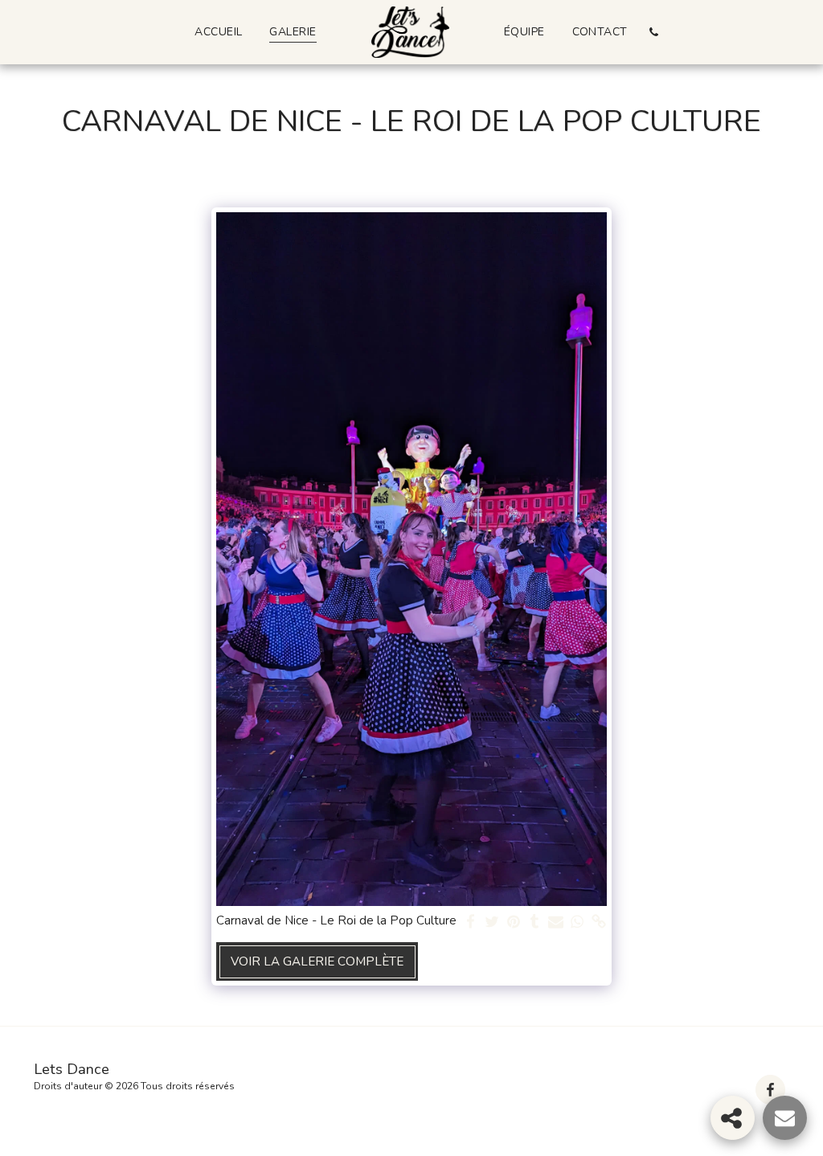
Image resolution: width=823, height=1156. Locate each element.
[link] (599, 922)
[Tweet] (492, 922)
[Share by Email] (555, 922)
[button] (654, 32)
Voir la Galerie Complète (317, 961)
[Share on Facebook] (470, 922)
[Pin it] (513, 922)
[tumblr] (535, 922)
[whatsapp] (577, 922)
